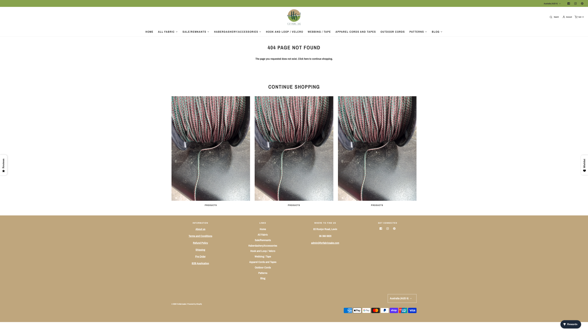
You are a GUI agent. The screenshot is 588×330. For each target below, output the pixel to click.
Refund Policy (200, 243)
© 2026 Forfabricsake (179, 304)
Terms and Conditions (200, 236)
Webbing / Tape (319, 32)
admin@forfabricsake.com (325, 243)
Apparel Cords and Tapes (355, 32)
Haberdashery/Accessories (262, 246)
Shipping (200, 250)
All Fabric (263, 235)
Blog (262, 278)
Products (211, 205)
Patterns (262, 273)
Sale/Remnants (263, 240)
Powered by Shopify (194, 304)
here (306, 59)
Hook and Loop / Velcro (284, 32)
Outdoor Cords (393, 32)
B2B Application (200, 263)
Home (149, 32)
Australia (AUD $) (551, 3)
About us (200, 229)
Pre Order (200, 256)
